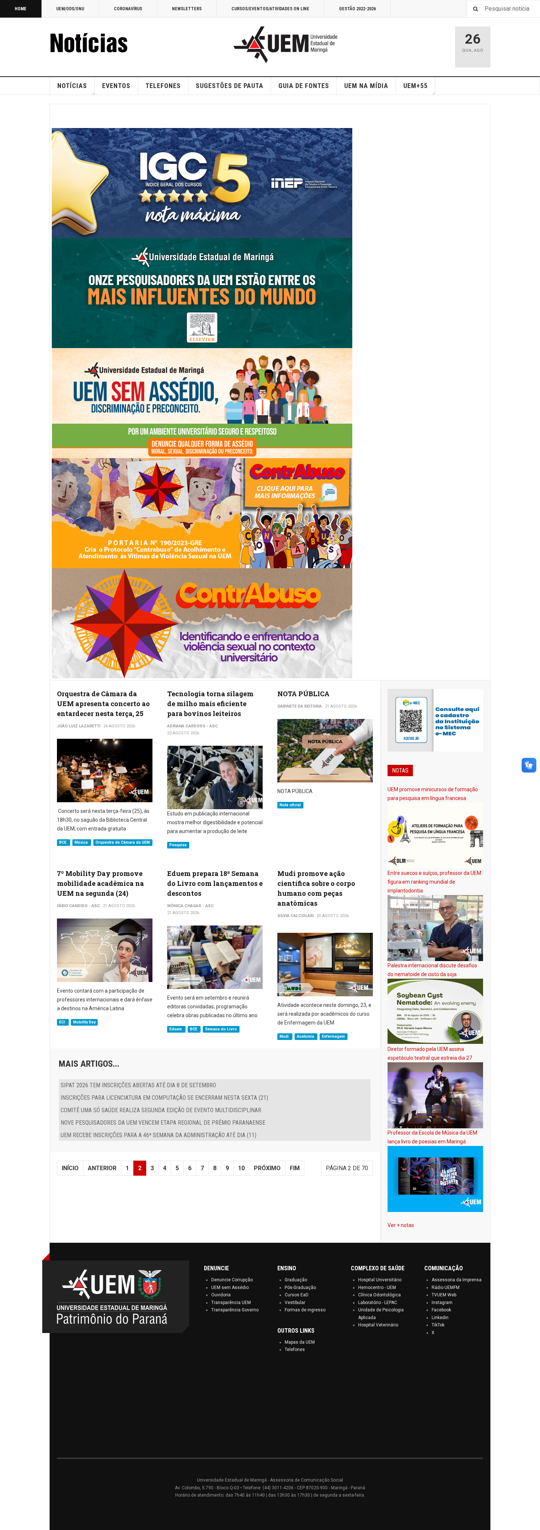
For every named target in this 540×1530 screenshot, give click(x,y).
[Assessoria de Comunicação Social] (105, 44)
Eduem (176, 1029)
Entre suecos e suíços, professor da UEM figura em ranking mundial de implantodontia (434, 882)
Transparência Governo (235, 1309)
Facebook (441, 1309)
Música (82, 842)
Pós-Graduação (300, 1287)
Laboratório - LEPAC (377, 1302)
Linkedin (440, 1317)
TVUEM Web (444, 1294)
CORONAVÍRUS (128, 8)
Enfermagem (333, 1036)
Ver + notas (401, 1225)
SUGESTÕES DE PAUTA (229, 86)
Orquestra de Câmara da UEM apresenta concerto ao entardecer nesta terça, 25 (103, 703)
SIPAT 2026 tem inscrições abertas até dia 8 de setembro (138, 1085)
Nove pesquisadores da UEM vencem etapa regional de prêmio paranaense (163, 1122)
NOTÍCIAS (72, 86)
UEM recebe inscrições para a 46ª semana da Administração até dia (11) (158, 1135)
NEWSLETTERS (187, 8)
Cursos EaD (297, 1294)
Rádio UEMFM (446, 1287)
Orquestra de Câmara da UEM (123, 842)
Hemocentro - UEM (377, 1287)
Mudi (285, 1036)
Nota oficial (290, 805)
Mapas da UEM (300, 1342)
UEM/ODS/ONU (70, 8)
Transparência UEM (231, 1302)
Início (70, 1168)
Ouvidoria (221, 1294)
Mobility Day (84, 1022)
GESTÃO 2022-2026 (357, 8)
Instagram (442, 1302)
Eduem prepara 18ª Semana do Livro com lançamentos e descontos (215, 883)
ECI (62, 1022)
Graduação (296, 1279)
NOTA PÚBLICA (303, 693)
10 (241, 1168)
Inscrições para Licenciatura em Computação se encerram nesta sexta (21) (164, 1097)
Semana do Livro (221, 1029)
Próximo (267, 1168)
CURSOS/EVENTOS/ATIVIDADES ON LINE (270, 8)
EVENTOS (116, 86)
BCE (63, 842)
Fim (295, 1168)
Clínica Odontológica (379, 1294)
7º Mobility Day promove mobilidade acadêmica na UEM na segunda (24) (100, 883)
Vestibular (295, 1302)
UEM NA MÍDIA (366, 86)
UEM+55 (415, 86)
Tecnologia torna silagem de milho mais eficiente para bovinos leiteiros (210, 703)
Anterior (102, 1168)
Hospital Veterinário (378, 1325)
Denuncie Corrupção (232, 1279)
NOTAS (400, 770)
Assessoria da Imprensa (457, 1279)
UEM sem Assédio (230, 1287)
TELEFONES (163, 86)
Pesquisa (178, 845)
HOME (20, 8)
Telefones (295, 1349)
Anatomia (306, 1036)
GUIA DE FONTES (303, 86)
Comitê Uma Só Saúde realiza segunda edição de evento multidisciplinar (161, 1110)
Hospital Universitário (380, 1279)
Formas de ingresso (305, 1309)
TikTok (438, 1325)
